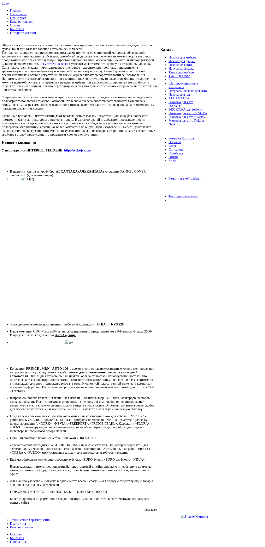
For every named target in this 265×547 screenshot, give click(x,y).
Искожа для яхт (179, 94)
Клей (172, 160)
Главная (15, 10)
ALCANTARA (179, 98)
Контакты (17, 29)
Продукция (18, 541)
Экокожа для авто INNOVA (188, 113)
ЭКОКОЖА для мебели (185, 109)
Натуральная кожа (181, 68)
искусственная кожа (54, 64)
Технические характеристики (31, 520)
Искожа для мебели (182, 57)
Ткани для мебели (181, 72)
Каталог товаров (21, 21)
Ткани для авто (179, 76)
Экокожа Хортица (181, 138)
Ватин (173, 79)
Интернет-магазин (23, 33)
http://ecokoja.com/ (77, 150)
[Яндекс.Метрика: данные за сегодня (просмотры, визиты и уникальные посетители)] (194, 516)
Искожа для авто (180, 65)
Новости (16, 534)
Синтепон (176, 149)
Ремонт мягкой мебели (185, 178)
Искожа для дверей (182, 61)
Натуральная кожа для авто (188, 91)
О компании (18, 14)
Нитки (173, 157)
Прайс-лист (18, 523)
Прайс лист (18, 18)
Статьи (15, 25)
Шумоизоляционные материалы (183, 85)
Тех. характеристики (183, 196)
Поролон (175, 142)
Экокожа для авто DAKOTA (181, 103)
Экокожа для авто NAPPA (187, 117)
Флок (172, 146)
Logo (5, 3)
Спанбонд (176, 153)
